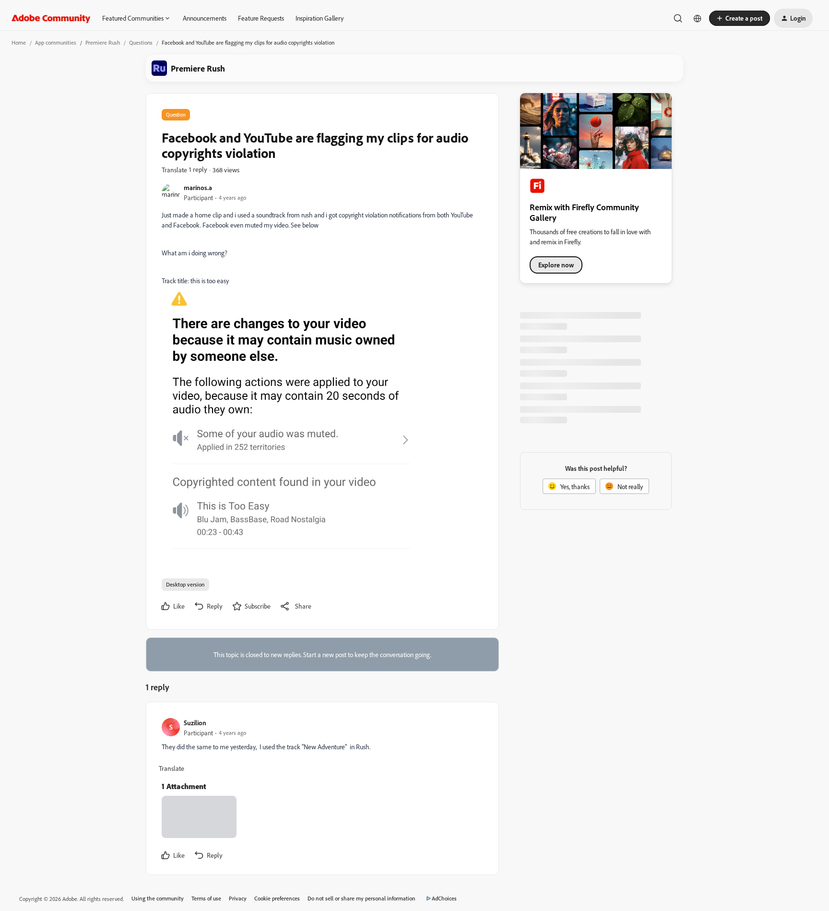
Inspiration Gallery (319, 18)
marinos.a (198, 187)
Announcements (204, 18)
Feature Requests (261, 18)
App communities (55, 42)
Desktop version (185, 584)
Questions (141, 42)
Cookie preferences (277, 898)
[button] (739, 18)
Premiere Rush (102, 42)
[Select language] (697, 18)
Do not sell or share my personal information (361, 898)
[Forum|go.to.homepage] (51, 18)
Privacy (238, 898)
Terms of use (206, 898)
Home (19, 42)
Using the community (157, 898)
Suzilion (195, 723)
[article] (322, 790)
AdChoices (444, 898)
